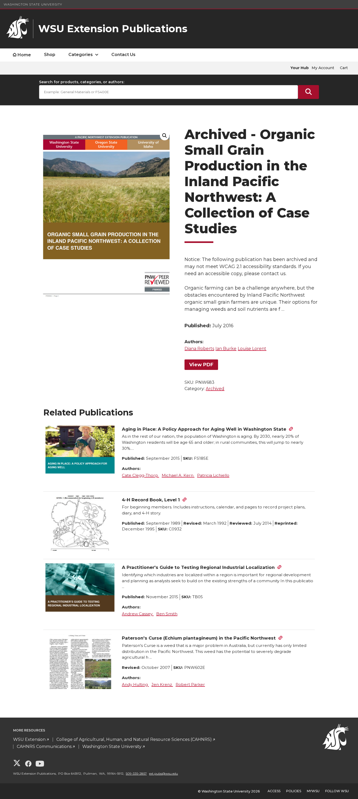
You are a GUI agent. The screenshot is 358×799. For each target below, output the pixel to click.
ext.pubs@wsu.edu (163, 773)
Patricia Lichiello (213, 475)
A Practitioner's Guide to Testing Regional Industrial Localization (198, 567)
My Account (323, 67)
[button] (164, 135)
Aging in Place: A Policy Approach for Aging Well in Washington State (204, 429)
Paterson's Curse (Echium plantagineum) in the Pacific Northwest (199, 638)
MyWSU (313, 791)
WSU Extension (29, 739)
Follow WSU (337, 791)
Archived (215, 388)
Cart (344, 67)
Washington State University (33, 4)
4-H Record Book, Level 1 (151, 499)
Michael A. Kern (178, 475)
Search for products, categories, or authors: (81, 82)
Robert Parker (190, 684)
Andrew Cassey (138, 613)
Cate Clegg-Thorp (140, 475)
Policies (293, 791)
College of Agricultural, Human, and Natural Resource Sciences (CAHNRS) (134, 739)
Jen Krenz (162, 684)
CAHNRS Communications (44, 746)
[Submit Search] (308, 92)
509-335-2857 (136, 773)
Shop (49, 54)
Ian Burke (225, 348)
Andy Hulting (135, 684)
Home (24, 54)
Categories (80, 54)
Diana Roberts (199, 348)
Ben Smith (166, 613)
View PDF (201, 365)
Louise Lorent (252, 348)
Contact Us (123, 54)
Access (274, 791)
